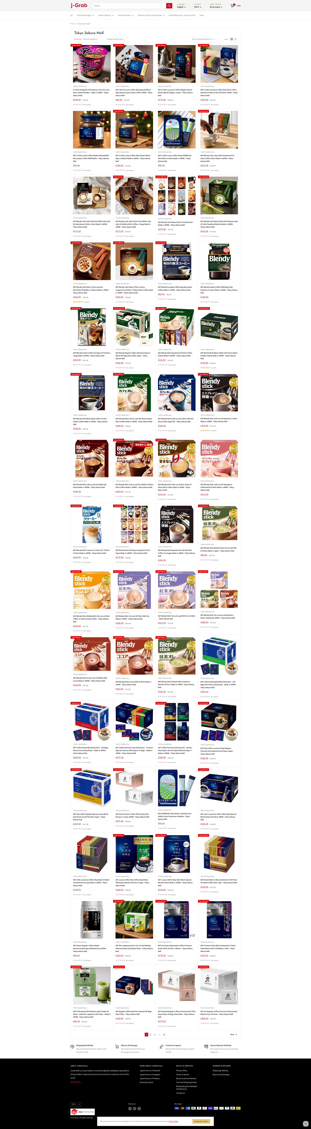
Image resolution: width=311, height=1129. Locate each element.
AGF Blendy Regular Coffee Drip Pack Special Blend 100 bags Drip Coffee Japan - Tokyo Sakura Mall (133, 356)
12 (164, 1034)
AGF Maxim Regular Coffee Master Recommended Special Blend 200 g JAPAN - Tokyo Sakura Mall (90, 948)
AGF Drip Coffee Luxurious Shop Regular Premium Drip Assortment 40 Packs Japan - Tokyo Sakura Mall (217, 751)
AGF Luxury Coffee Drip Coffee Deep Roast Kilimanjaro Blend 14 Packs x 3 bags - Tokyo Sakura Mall (132, 883)
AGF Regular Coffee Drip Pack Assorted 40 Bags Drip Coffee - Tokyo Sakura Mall (134, 1012)
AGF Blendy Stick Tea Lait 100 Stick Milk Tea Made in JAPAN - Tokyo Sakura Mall (132, 617)
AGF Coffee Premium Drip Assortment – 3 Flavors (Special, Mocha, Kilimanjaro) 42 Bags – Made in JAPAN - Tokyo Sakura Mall (134, 750)
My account (215, 7)
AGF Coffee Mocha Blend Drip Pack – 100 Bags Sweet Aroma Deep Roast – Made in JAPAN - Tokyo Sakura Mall (90, 750)
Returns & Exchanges (221, 1074)
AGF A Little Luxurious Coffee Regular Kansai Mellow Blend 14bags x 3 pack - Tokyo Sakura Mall (175, 93)
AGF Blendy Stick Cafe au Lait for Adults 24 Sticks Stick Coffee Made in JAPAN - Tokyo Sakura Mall (134, 485)
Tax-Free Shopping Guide (186, 1082)
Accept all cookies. (201, 1121)
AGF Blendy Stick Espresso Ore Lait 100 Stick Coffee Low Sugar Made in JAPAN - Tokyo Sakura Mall (176, 553)
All (71, 15)
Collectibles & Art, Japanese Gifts (182, 15)
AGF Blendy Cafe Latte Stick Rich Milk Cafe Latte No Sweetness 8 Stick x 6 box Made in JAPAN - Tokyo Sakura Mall (91, 224)
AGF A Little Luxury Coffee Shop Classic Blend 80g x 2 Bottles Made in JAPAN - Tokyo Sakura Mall (133, 158)
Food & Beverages (84, 15)
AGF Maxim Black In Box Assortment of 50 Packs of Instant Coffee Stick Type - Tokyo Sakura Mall (218, 881)
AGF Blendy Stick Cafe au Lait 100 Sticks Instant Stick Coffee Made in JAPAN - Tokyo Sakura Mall (134, 420)
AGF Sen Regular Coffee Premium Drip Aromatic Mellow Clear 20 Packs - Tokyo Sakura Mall (218, 1012)
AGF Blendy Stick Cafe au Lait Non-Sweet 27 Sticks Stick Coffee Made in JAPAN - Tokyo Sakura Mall (175, 487)
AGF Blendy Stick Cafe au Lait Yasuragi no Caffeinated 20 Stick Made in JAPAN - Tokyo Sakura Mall (217, 487)
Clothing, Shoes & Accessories (150, 15)
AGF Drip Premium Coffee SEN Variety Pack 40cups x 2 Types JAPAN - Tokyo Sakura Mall (132, 815)
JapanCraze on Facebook (150, 1070)
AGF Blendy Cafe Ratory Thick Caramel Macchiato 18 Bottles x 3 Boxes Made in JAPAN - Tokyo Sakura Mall (91, 290)
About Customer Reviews (186, 1078)
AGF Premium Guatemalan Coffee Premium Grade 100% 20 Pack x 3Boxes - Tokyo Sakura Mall (175, 948)
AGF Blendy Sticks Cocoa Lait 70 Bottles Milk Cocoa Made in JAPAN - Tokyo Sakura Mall (90, 679)
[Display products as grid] (232, 39)
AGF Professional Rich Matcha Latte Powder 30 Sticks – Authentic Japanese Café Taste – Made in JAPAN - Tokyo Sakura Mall (92, 1014)
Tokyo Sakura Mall (83, 24)
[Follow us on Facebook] (130, 1108)
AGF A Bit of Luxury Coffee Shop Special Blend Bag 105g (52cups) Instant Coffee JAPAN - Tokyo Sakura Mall (134, 93)
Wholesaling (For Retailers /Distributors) (186, 1087)
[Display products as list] (236, 39)
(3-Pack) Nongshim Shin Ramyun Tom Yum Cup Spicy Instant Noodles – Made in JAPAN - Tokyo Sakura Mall (91, 93)
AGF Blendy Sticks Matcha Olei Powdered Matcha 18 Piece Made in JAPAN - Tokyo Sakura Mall (176, 684)
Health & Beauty (104, 15)
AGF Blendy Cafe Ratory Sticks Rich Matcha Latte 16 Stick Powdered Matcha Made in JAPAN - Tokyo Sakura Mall (219, 224)
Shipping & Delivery (220, 1070)
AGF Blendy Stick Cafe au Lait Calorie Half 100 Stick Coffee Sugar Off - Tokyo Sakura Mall (175, 420)
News (202, 15)
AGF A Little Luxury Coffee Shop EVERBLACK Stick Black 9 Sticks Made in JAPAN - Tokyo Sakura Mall (174, 158)
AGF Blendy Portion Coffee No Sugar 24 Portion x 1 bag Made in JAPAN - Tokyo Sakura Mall (91, 354)
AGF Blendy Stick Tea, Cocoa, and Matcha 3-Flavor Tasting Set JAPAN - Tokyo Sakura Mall (217, 616)
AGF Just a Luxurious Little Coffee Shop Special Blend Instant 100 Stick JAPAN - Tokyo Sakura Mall (218, 817)
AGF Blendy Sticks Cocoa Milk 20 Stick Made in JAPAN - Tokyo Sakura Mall (133, 683)
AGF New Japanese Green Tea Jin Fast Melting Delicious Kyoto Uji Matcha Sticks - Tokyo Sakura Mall (134, 948)
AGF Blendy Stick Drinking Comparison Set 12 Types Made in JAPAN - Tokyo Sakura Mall (133, 551)
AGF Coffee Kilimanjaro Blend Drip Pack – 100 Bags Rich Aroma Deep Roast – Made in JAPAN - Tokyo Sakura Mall (218, 685)
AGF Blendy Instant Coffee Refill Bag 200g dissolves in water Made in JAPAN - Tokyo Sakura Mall (219, 290)
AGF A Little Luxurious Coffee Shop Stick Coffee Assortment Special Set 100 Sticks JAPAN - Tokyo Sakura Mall (219, 93)
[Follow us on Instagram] (134, 1108)
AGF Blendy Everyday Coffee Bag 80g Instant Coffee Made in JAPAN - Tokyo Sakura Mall (175, 288)
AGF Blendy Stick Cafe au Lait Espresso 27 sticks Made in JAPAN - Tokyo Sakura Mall (218, 419)
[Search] (169, 5)
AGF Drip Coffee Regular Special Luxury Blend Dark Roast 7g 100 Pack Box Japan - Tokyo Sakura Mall (90, 817)
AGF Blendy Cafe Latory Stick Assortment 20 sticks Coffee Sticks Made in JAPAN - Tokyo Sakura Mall (217, 158)
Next (232, 1034)
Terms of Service (182, 1074)
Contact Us (180, 1093)
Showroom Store (146, 1082)
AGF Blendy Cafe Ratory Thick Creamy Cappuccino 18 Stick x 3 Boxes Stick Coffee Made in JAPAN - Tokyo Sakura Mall (134, 290)
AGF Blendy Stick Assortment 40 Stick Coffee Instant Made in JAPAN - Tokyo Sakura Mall (175, 354)
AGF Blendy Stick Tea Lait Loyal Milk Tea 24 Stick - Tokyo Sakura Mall (176, 617)
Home (72, 24)
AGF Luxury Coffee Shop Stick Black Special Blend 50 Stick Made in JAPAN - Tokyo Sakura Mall (175, 883)
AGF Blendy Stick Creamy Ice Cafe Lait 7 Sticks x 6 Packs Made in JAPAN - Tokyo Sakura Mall (91, 551)
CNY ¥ (74, 1104)
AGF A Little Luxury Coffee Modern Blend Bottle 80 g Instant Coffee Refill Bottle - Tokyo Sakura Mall (91, 158)
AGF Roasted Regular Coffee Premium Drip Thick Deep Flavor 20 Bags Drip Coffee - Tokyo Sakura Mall (176, 1014)
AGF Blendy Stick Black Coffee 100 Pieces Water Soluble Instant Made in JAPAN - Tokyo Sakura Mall (218, 356)
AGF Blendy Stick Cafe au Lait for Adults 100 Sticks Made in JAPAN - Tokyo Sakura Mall (89, 485)
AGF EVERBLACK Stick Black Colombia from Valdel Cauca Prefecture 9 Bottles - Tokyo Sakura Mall (174, 816)
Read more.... (75, 1081)
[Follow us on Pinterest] (139, 1108)
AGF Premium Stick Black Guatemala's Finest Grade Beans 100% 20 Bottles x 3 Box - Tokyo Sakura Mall (217, 948)
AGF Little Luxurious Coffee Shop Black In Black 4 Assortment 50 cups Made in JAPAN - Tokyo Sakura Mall (91, 883)
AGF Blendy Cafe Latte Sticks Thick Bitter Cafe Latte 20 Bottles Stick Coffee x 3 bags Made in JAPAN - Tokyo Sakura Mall (133, 224)
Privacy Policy (181, 1070)
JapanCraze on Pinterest (150, 1078)
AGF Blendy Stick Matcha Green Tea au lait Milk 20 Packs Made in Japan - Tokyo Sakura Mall (218, 549)
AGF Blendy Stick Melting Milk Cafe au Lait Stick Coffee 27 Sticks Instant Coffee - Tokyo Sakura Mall (91, 619)
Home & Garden (124, 15)
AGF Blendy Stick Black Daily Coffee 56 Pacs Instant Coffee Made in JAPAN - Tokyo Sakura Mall (90, 421)
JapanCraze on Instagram (150, 1074)
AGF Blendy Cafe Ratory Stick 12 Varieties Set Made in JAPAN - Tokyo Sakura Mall (175, 223)
